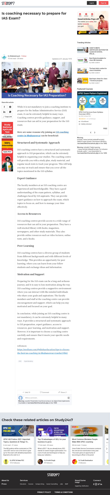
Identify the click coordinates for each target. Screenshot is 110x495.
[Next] (106, 449)
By (9, 56)
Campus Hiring (39, 484)
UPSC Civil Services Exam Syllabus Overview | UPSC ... (91, 113)
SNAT (66, 484)
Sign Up (103, 3)
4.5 (88, 119)
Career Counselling (52, 484)
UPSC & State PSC (85, 116)
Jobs (61, 484)
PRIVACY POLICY (44, 492)
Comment (45, 392)
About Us (5, 480)
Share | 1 (64, 392)
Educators (23, 484)
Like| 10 (27, 392)
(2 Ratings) (92, 119)
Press (4, 484)
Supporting (78, 486)
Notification (85, 486)
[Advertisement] (37, 38)
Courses (30, 484)
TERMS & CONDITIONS (63, 492)
